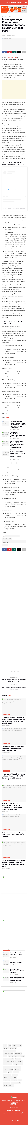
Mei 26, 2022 (16, 34)
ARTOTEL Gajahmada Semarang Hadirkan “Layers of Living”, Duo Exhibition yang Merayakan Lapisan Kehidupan (18, 444)
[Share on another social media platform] (24, 52)
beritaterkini (7, 1050)
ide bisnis (10, 1058)
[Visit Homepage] (14, 2)
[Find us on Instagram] (12, 1121)
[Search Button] (26, 2)
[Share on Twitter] (19, 52)
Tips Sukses (7, 1082)
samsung (15, 1074)
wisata (5, 1085)
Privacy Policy (18, 1113)
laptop (15, 1064)
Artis (20, 1045)
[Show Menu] (2, 2)
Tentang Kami (9, 1110)
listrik (20, 1064)
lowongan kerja (7, 538)
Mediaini (6, 1066)
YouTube (11, 1085)
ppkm (5, 1072)
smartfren (13, 1077)
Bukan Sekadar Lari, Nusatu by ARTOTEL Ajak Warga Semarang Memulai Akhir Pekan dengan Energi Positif (18, 424)
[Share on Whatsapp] (14, 52)
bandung (6, 1048)
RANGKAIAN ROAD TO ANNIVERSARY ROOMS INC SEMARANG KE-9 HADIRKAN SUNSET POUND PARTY (18, 455)
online (18, 1066)
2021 (9, 1045)
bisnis (13, 1050)
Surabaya (14, 1080)
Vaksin (18, 1082)
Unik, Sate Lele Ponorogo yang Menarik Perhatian (17, 971)
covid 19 (11, 1056)
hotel (5, 1058)
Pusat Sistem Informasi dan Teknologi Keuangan (13, 541)
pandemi (10, 1069)
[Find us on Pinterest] (18, 1121)
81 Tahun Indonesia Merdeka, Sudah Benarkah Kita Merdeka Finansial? (13, 835)
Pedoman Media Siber (7, 1113)
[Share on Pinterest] (9, 52)
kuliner (10, 1064)
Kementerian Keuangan (12, 536)
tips (20, 1080)
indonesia (18, 1058)
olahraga (12, 1066)
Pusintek (5, 544)
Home (3, 16)
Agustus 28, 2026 (15, 449)
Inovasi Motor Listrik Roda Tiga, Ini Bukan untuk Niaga (16, 954)
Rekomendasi (7, 1074)
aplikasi (15, 1045)
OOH (24, 1113)
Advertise (17, 1110)
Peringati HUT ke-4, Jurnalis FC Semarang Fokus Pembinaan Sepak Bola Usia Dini (17, 434)
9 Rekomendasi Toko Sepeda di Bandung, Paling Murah (16, 962)
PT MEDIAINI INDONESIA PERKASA (12, 1100)
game (22, 1056)
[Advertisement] (14, 89)
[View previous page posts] (12, 463)
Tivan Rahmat (6, 34)
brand (5, 1056)
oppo (5, 1069)
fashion (17, 1056)
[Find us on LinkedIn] (15, 1121)
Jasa (5, 1064)
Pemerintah (18, 1069)
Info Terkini (8, 16)
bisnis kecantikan (8, 1053)
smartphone (7, 1080)
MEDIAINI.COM (12, 57)
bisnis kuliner (18, 1053)
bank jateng (13, 1048)
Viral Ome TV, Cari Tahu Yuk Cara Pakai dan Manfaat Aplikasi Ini (17, 979)
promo (10, 1072)
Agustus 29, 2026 (15, 429)
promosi (16, 1072)
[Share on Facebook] (4, 52)
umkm (13, 1082)
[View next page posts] (15, 463)
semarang (6, 1077)
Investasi (13, 1061)
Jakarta (20, 1061)
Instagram (6, 1061)
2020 (5, 1045)
